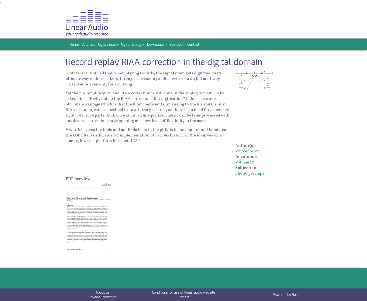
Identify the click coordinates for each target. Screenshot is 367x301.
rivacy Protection (103, 297)
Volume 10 (244, 162)
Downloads (155, 44)
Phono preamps (249, 173)
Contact (193, 44)
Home (74, 44)
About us (102, 292)
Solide (296, 294)
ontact (184, 297)
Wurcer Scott (247, 151)
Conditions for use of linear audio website (183, 292)
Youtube (175, 44)
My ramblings (131, 44)
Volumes (88, 44)
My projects (107, 44)
